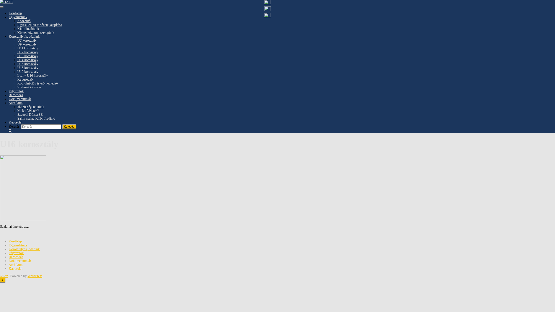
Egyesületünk (18, 17)
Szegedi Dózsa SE (30, 114)
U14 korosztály (27, 60)
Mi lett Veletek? (28, 110)
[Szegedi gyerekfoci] (6, 2)
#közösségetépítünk (30, 107)
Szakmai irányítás (29, 87)
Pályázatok (16, 91)
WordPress (35, 276)
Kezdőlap (15, 13)
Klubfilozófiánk (28, 29)
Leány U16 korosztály (32, 75)
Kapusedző (25, 79)
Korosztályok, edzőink (24, 36)
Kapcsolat (15, 122)
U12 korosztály (27, 52)
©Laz (4, 276)
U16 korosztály (27, 68)
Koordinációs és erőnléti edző (37, 83)
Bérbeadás (16, 95)
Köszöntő (24, 21)
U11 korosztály (27, 48)
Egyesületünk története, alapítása (39, 25)
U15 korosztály (27, 64)
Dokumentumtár (20, 99)
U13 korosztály (27, 56)
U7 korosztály (27, 40)
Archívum (16, 103)
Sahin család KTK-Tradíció (36, 118)
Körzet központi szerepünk (35, 32)
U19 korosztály (27, 71)
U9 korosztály (27, 44)
